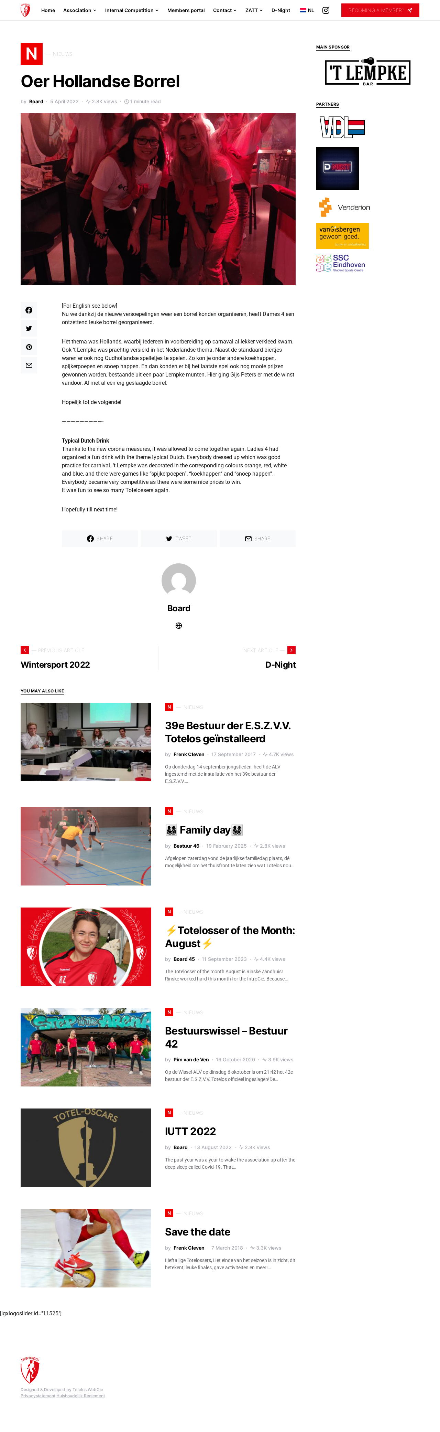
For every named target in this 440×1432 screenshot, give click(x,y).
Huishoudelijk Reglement (80, 1395)
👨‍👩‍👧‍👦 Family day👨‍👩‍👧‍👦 (204, 830)
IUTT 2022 (190, 1131)
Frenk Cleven (189, 754)
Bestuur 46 (186, 846)
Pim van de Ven (191, 1059)
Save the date (197, 1232)
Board (36, 101)
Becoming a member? (376, 10)
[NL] (301, 10)
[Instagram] (325, 10)
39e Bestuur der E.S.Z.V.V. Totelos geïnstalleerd (228, 732)
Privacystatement (38, 1395)
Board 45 (184, 959)
